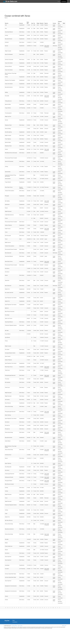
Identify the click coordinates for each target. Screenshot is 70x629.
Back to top (64, 625)
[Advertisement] (35, 8)
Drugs (59, 1)
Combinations (63, 1)
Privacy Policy (14, 625)
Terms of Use (20, 625)
